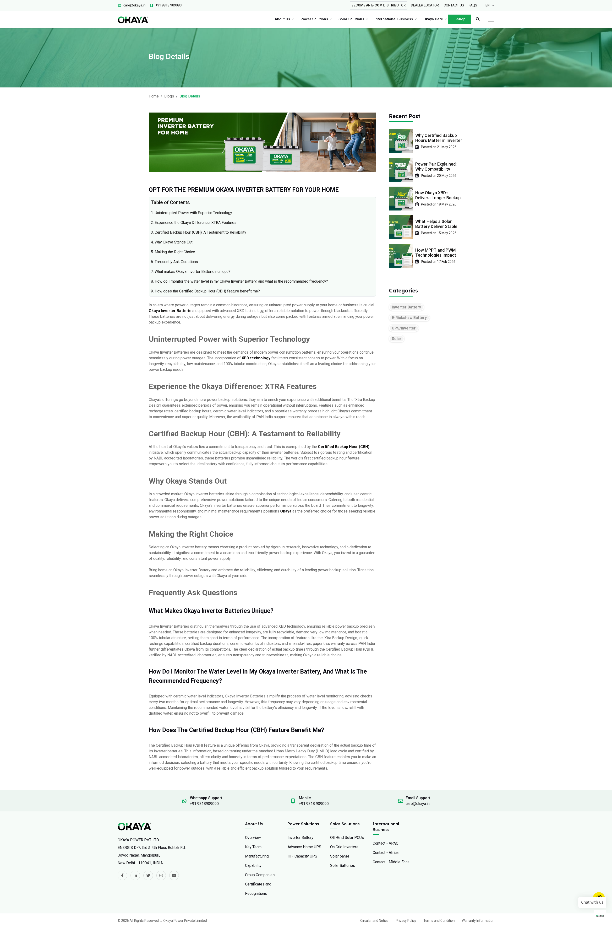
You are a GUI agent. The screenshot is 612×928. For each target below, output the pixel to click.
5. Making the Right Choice (173, 252)
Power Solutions (314, 19)
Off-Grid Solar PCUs (347, 837)
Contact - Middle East (391, 862)
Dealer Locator (425, 5)
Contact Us (454, 5)
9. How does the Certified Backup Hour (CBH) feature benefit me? (205, 291)
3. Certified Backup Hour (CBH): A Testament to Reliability (198, 232)
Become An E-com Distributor (378, 5)
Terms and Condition (439, 921)
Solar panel (339, 856)
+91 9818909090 (204, 803)
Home (154, 96)
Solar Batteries (342, 865)
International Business (394, 19)
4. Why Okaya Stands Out (171, 242)
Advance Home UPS (304, 847)
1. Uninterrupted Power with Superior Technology (191, 212)
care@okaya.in (418, 803)
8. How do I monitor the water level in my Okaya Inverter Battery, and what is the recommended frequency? (239, 281)
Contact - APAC (385, 843)
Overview (253, 837)
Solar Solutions (351, 19)
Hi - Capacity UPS (302, 856)
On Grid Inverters (344, 847)
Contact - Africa (386, 852)
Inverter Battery (406, 307)
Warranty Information (478, 921)
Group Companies (260, 875)
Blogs (169, 96)
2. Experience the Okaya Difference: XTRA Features (193, 222)
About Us (282, 19)
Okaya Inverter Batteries (171, 310)
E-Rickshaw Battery (409, 317)
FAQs (473, 5)
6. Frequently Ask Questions (174, 261)
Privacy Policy (406, 921)
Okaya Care (433, 19)
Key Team (253, 847)
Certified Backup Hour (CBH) (343, 446)
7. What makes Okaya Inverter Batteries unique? (190, 271)
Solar (396, 338)
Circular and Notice (374, 921)
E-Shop (459, 19)
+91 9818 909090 (314, 803)
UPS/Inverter (404, 328)
